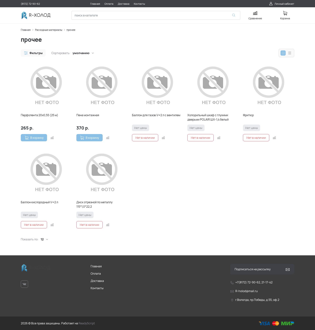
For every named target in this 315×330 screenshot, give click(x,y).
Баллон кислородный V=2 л (39, 202)
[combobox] (155, 15)
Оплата (96, 274)
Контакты (97, 288)
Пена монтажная (87, 115)
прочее (71, 30)
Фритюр (248, 115)
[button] (33, 53)
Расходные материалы (48, 30)
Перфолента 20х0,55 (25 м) (39, 115)
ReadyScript (87, 323)
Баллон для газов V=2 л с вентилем (156, 115)
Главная (26, 30)
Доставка (97, 281)
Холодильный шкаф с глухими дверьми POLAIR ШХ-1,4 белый (208, 117)
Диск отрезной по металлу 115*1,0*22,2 (94, 204)
